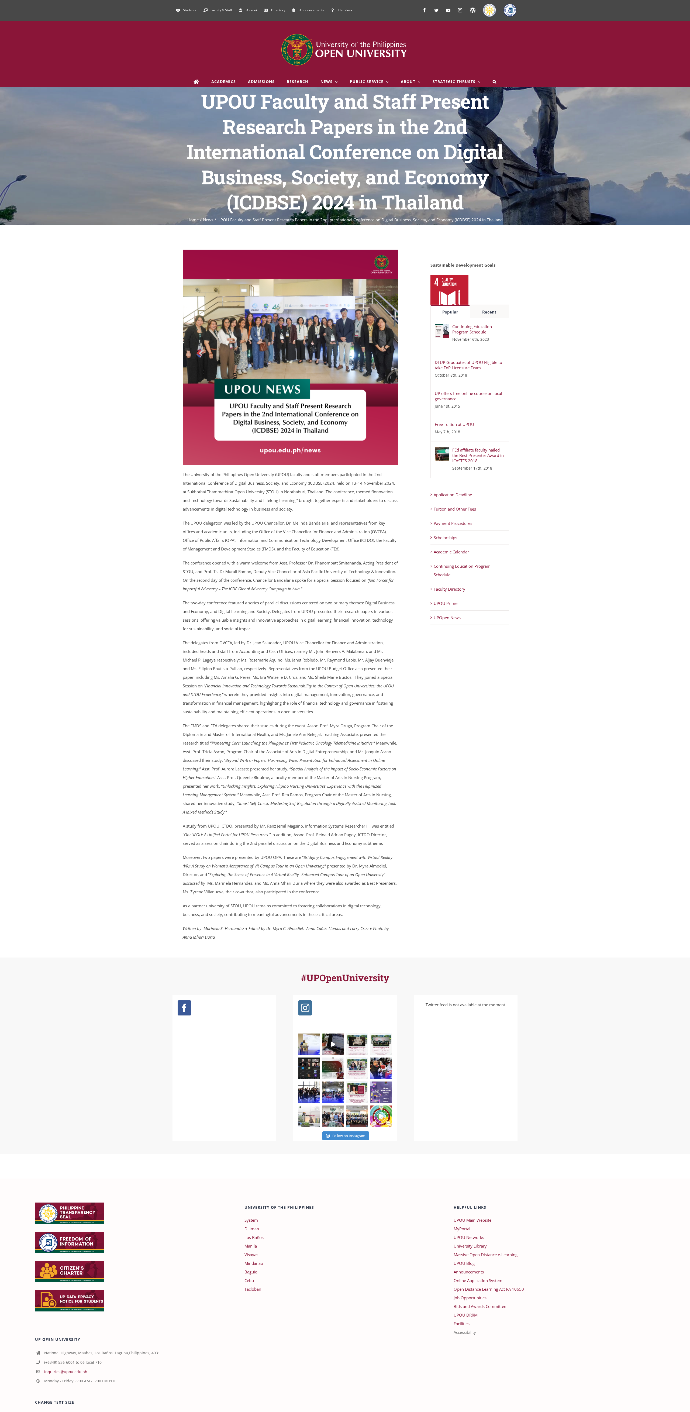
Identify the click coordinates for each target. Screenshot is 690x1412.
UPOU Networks (469, 1237)
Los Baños (254, 1237)
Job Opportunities (470, 1297)
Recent (489, 312)
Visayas (251, 1254)
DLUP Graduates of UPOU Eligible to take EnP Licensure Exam (468, 365)
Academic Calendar (451, 552)
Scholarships (445, 537)
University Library (470, 1246)
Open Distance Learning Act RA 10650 (489, 1289)
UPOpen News (447, 617)
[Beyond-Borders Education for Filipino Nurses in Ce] (309, 1068)
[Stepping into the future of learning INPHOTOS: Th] (309, 1092)
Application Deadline (453, 494)
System (251, 1220)
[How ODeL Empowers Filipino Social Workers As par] (357, 1092)
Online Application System (478, 1280)
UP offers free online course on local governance (468, 396)
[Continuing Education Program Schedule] (442, 328)
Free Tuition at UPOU (454, 424)
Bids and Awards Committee (480, 1306)
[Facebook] (184, 1007)
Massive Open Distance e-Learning (486, 1254)
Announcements (469, 1272)
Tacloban (252, 1289)
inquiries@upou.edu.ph (65, 1371)
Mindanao (253, 1263)
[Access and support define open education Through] (333, 1044)
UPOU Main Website (472, 1220)
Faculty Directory (449, 589)
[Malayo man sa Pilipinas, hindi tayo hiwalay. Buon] (309, 1116)
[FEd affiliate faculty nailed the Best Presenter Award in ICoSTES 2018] (442, 451)
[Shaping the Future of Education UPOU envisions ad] (381, 1116)
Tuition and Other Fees (455, 509)
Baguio (250, 1272)
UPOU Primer (446, 603)
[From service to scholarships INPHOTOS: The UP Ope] (333, 1116)
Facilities (462, 1323)
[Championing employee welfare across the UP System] (357, 1044)
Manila (250, 1246)
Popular (450, 312)
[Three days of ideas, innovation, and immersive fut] (309, 1044)
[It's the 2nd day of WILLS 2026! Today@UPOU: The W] (381, 1068)
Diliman (251, 1228)
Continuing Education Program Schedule (472, 329)
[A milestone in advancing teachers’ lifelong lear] (357, 1116)
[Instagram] (305, 1007)
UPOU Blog (464, 1263)
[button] (495, 81)
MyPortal (462, 1228)
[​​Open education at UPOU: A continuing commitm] (333, 1068)
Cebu (249, 1280)
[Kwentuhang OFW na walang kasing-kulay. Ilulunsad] (357, 1068)
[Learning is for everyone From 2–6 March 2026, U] (381, 1092)
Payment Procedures (453, 523)
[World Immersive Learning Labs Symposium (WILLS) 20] (333, 1092)
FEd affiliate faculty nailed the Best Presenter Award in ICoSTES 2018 (478, 455)
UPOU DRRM (466, 1315)
